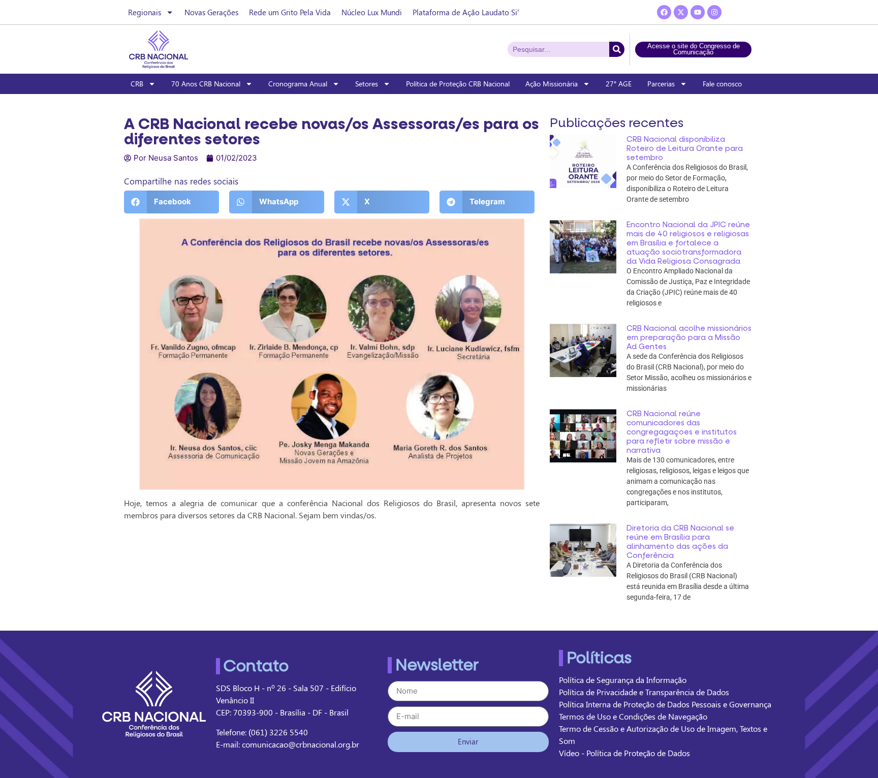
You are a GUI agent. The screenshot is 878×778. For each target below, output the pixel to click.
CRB (137, 83)
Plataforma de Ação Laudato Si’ (466, 12)
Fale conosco (722, 83)
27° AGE (619, 83)
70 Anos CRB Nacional (205, 83)
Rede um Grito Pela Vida (290, 12)
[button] (171, 202)
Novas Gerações (211, 12)
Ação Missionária (551, 83)
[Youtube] (698, 12)
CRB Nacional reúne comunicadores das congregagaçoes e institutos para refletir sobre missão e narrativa (681, 432)
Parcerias (661, 83)
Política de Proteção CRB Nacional (458, 83)
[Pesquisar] (616, 49)
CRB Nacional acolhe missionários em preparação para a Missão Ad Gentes (688, 337)
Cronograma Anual (297, 83)
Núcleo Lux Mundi (371, 12)
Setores (366, 83)
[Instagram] (714, 12)
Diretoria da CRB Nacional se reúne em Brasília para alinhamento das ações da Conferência (680, 542)
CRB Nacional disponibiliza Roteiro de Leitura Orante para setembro (684, 148)
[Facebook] (664, 12)
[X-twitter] (681, 12)
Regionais (144, 12)
